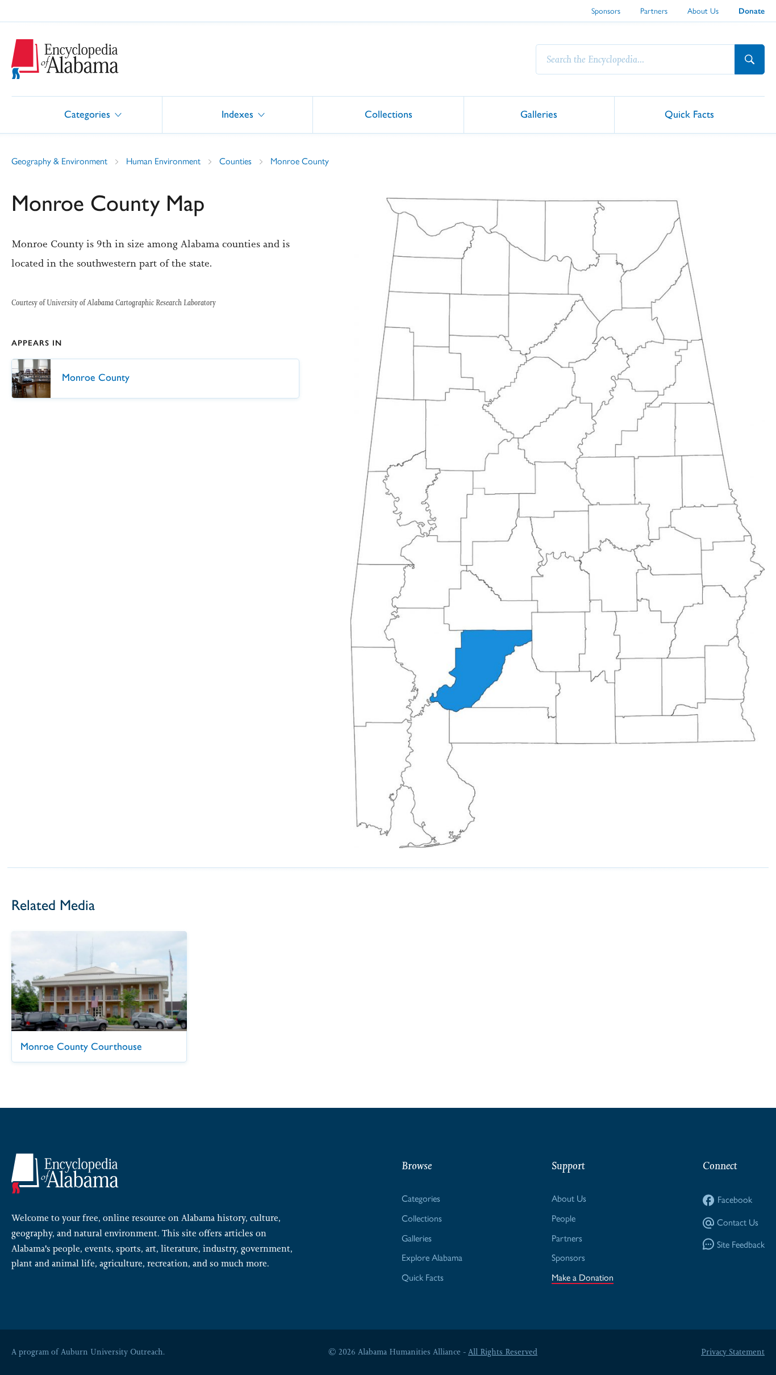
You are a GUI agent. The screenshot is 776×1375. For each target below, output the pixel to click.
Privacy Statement (733, 1352)
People (563, 1218)
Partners (653, 10)
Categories (87, 114)
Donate (752, 11)
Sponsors (605, 10)
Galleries (538, 114)
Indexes (237, 114)
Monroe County (299, 161)
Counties (235, 161)
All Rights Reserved (502, 1352)
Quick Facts (689, 114)
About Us (703, 10)
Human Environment (163, 161)
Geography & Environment (59, 161)
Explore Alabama (432, 1257)
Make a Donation (583, 1277)
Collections (388, 114)
